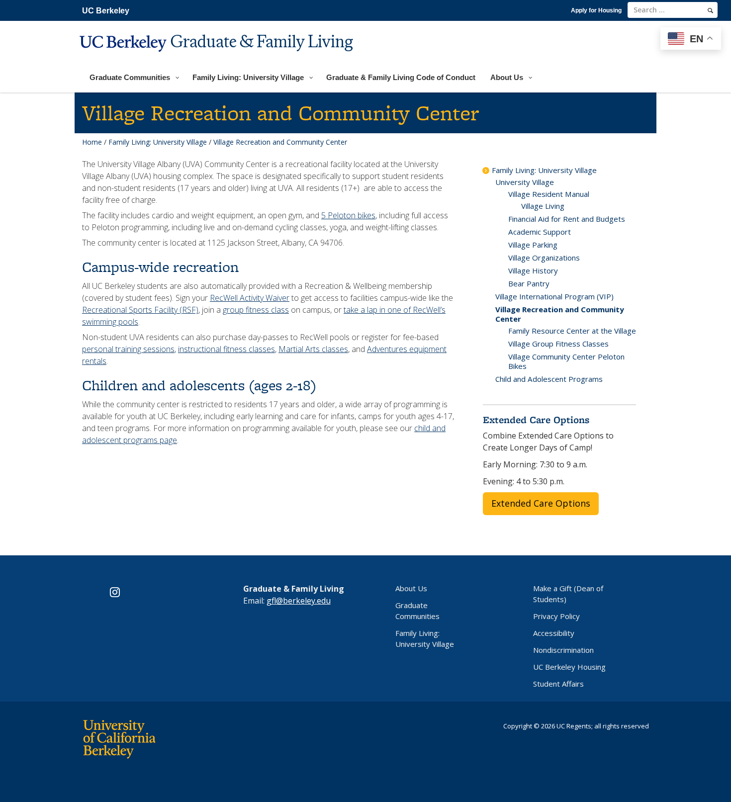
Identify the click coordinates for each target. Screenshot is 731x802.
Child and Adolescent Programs (549, 379)
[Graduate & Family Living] (217, 58)
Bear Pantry (528, 283)
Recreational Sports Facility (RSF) (140, 309)
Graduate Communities (417, 610)
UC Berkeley (105, 10)
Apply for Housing (596, 10)
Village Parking (532, 245)
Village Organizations (544, 258)
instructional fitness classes (226, 349)
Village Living (542, 206)
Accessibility (553, 633)
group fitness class (256, 309)
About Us (411, 588)
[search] (710, 10)
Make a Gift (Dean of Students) (568, 593)
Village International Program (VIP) (554, 296)
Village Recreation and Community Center (559, 314)
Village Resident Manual (548, 194)
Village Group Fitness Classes (558, 344)
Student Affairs (558, 684)
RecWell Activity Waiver (249, 297)
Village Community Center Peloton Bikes (566, 361)
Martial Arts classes (313, 349)
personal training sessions (128, 349)
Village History (533, 270)
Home (92, 142)
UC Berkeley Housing (569, 667)
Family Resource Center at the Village (572, 331)
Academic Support (539, 232)
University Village (524, 182)
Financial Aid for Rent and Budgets (566, 219)
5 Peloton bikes (348, 215)
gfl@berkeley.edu (299, 600)
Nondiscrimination (563, 650)
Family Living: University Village (157, 142)
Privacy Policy (556, 616)
